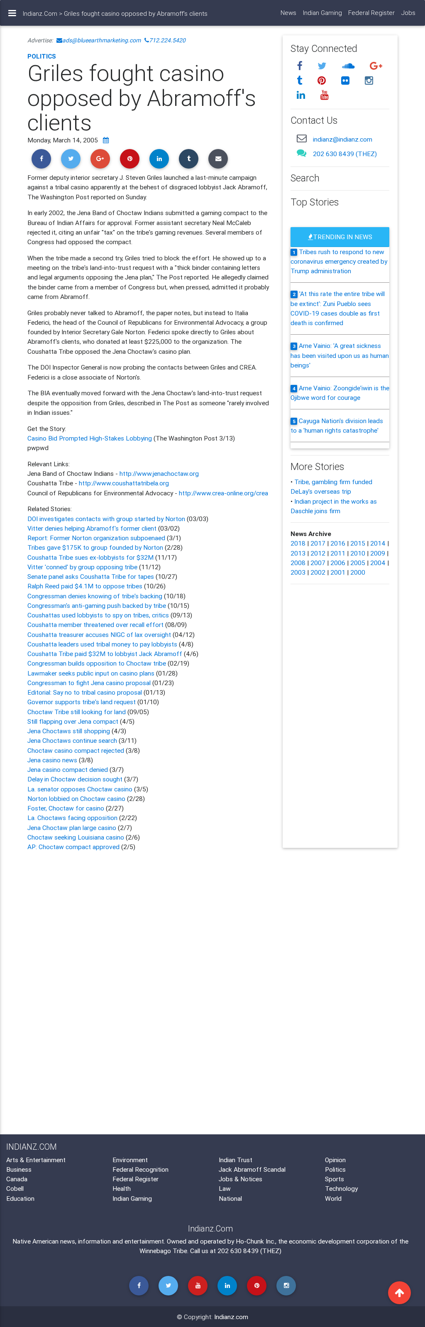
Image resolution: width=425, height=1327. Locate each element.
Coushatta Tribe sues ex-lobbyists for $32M (90, 557)
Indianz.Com (40, 13)
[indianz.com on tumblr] (301, 80)
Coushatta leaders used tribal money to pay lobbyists (103, 644)
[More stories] (106, 140)
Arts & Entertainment (36, 1160)
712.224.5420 (167, 40)
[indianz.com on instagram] (369, 80)
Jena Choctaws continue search (72, 740)
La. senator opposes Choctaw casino (80, 789)
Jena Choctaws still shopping (69, 731)
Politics (41, 56)
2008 (298, 562)
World (333, 1198)
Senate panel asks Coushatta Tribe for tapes (90, 576)
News (288, 13)
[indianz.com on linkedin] (302, 95)
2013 (298, 553)
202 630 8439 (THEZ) (345, 153)
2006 (337, 562)
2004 (378, 562)
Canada (16, 1179)
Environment (130, 1160)
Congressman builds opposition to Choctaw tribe (96, 663)
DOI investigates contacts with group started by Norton (106, 518)
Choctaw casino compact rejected (76, 750)
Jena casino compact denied (68, 769)
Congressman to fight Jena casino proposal (89, 682)
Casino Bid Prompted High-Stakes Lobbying (90, 438)
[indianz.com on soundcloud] (350, 66)
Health (121, 1188)
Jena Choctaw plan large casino (71, 827)
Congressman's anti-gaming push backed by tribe (96, 605)
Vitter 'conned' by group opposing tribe (82, 567)
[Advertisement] (148, 924)
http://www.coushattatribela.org (124, 483)
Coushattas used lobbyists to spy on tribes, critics (98, 615)
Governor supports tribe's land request (81, 702)
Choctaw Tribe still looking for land (76, 712)
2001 (337, 572)
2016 (337, 543)
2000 (357, 572)
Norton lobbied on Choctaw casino (77, 798)
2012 (317, 553)
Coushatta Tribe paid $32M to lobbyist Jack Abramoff (105, 653)
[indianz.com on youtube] (325, 95)
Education (20, 1198)
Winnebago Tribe (163, 1250)
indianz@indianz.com (342, 139)
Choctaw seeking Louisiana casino (76, 837)
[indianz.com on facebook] (301, 66)
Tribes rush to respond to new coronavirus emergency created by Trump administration (339, 261)
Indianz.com (231, 1316)
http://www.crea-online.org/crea (223, 493)
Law (225, 1188)
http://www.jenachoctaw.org (159, 473)
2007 (317, 562)
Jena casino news (53, 760)
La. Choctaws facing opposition (73, 817)
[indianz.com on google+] (376, 66)
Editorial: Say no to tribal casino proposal (84, 692)
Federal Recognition (140, 1169)
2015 (357, 543)
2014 (378, 543)
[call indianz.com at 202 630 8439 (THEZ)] (302, 153)
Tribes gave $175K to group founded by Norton (96, 547)
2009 (377, 553)
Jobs (408, 13)
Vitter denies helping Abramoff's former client (91, 528)
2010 (357, 553)
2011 (337, 553)
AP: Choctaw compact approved (74, 846)
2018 (298, 543)
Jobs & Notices (240, 1179)
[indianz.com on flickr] (347, 80)
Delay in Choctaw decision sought (75, 779)
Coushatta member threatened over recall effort (95, 624)
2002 (317, 572)
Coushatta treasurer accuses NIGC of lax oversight (99, 634)
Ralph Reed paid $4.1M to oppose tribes (84, 586)
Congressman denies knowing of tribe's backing (94, 596)
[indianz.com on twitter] (324, 66)
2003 (298, 572)
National (230, 1198)
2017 (317, 543)
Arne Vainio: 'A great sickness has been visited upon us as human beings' (340, 355)
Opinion (335, 1160)
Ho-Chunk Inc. (255, 1241)
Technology (341, 1188)
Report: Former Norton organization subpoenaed (97, 538)
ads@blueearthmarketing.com (101, 40)
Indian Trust (235, 1160)
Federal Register (371, 13)
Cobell (15, 1188)
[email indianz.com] (302, 138)
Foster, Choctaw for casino (66, 808)
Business (19, 1169)
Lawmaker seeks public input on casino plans (90, 673)
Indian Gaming (322, 13)
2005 (357, 562)
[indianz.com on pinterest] (323, 80)
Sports (334, 1179)
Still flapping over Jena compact (72, 721)
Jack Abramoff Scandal (252, 1169)
